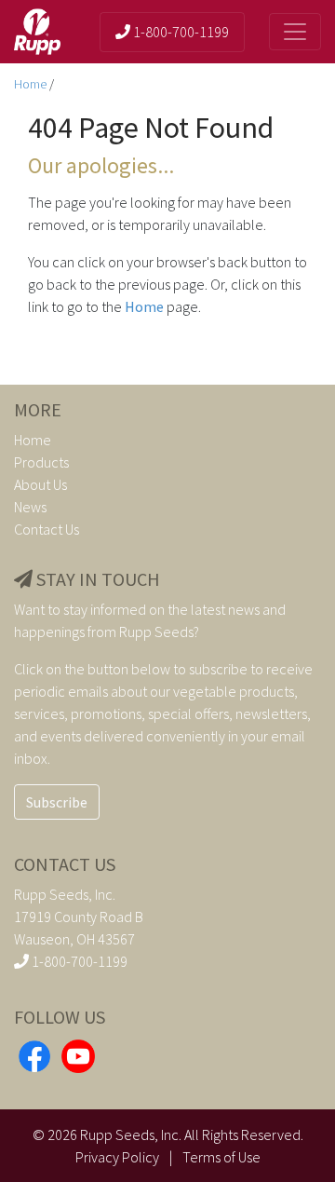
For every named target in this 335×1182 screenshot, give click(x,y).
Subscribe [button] (56, 802)
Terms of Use (221, 1157)
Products (41, 462)
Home (31, 83)
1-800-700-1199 (179, 31)
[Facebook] (34, 1054)
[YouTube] (78, 1054)
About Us (40, 484)
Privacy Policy (117, 1157)
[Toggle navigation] (295, 31)
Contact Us (46, 529)
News (30, 506)
